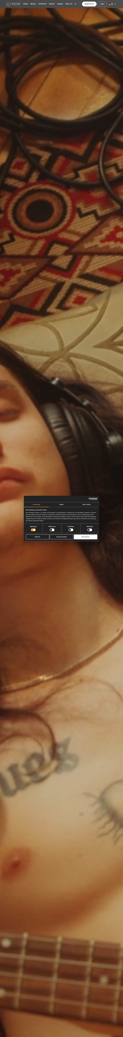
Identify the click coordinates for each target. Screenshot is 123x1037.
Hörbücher (42, 4)
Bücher (52, 4)
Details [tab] (61, 504)
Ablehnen (37, 537)
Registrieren (89, 4)
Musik (25, 4)
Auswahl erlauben (61, 537)
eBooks (33, 4)
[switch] (52, 530)
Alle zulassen (85, 537)
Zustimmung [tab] (36, 504)
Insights (60, 4)
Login (102, 4)
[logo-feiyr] (13, 4)
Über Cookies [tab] (87, 504)
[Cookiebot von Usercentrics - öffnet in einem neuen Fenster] (90, 499)
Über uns (69, 4)
